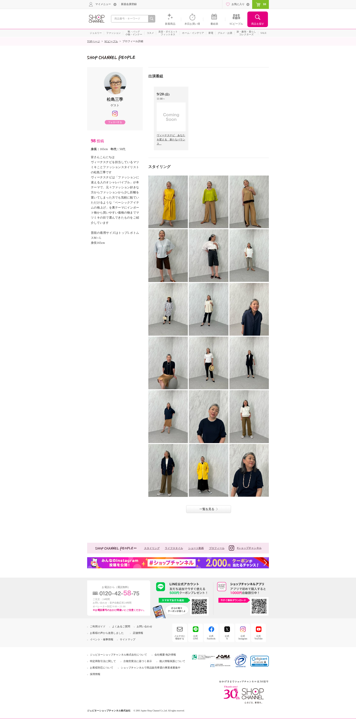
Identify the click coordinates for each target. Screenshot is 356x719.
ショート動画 (196, 548)
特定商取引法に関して (103, 661)
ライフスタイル (174, 548)
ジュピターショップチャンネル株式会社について (118, 654)
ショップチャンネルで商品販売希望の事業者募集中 (150, 667)
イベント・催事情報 (101, 639)
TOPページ (93, 41)
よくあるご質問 (121, 626)
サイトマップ (127, 639)
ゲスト (115, 105)
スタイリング (152, 548)
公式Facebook (211, 637)
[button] (259, 661)
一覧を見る (207, 509)
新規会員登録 (129, 4)
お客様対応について (101, 667)
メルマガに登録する (179, 637)
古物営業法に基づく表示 (137, 661)
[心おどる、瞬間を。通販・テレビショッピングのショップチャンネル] (96, 18)
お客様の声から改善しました (107, 633)
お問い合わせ (144, 626)
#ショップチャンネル (249, 548)
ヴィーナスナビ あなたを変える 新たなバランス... (171, 139)
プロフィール (217, 548)
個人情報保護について (172, 661)
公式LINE (195, 637)
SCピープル (111, 41)
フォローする (115, 122)
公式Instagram (242, 637)
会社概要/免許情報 (165, 654)
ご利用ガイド (98, 626)
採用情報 (95, 674)
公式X (227, 637)
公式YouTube (258, 637)
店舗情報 (138, 633)
